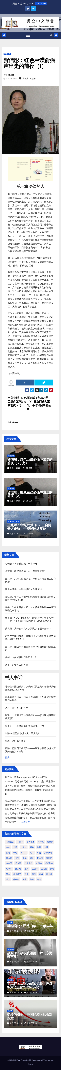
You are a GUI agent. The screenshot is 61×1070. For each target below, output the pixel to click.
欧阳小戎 (28, 863)
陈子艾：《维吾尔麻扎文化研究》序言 (24, 726)
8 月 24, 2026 (16, 962)
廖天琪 (9, 858)
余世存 (50, 842)
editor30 (32, 931)
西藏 (41, 874)
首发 (17, 521)
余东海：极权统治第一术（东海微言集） (26, 571)
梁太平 (18, 863)
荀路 (34, 874)
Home (30, 1064)
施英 (32, 858)
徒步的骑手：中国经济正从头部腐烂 (23, 589)
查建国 (9, 863)
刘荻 (39, 847)
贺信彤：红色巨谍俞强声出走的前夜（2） (17, 401)
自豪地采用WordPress (16, 1060)
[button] (51, 35)
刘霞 (46, 847)
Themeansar (48, 1060)
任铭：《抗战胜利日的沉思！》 (21, 657)
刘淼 (32, 847)
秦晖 (52, 869)
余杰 (8, 847)
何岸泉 (41, 842)
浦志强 (18, 869)
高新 (32, 879)
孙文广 (24, 852)
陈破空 (16, 879)
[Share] (25, 382)
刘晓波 (24, 847)
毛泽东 (9, 869)
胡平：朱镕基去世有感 (16, 665)
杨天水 (40, 858)
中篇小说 (7, 54)
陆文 (8, 879)
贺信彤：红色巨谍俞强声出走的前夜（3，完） (29, 461)
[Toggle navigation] (28, 35)
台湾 (8, 852)
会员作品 (11, 949)
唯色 (15, 852)
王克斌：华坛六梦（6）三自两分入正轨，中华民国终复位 (29, 527)
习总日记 (10, 842)
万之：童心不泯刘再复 (16, 708)
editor (29, 534)
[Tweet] (43, 382)
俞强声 (26, 78)
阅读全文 (25, 822)
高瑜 (39, 879)
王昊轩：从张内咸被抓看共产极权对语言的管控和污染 (29, 985)
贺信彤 (33, 78)
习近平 (20, 842)
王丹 (27, 869)
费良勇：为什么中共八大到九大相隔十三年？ (28, 628)
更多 (7, 757)
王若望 (44, 869)
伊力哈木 (30, 842)
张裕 (17, 858)
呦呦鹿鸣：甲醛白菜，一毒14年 (21, 563)
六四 (15, 847)
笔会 (8, 874)
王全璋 (35, 869)
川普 (39, 852)
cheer (11, 75)
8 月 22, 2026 (16, 1023)
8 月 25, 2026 (16, 931)
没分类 (10, 922)
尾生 (32, 852)
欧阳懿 (39, 863)
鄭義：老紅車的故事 (15, 741)
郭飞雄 (49, 874)
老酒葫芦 (17, 874)
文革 (25, 858)
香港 (25, 879)
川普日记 (48, 852)
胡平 (27, 874)
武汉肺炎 (49, 863)
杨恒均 (49, 858)
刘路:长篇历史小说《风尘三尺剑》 (22, 733)
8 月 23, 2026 (16, 992)
